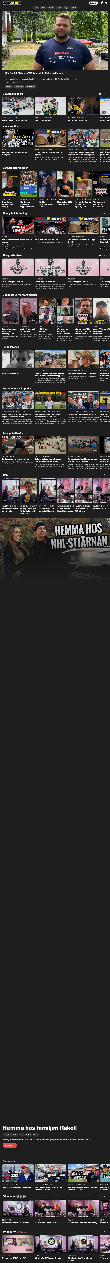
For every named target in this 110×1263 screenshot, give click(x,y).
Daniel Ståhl (19, 87)
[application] (55, 40)
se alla (104, 94)
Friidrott (8, 87)
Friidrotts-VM (30, 87)
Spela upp (11, 1145)
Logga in (93, 3)
